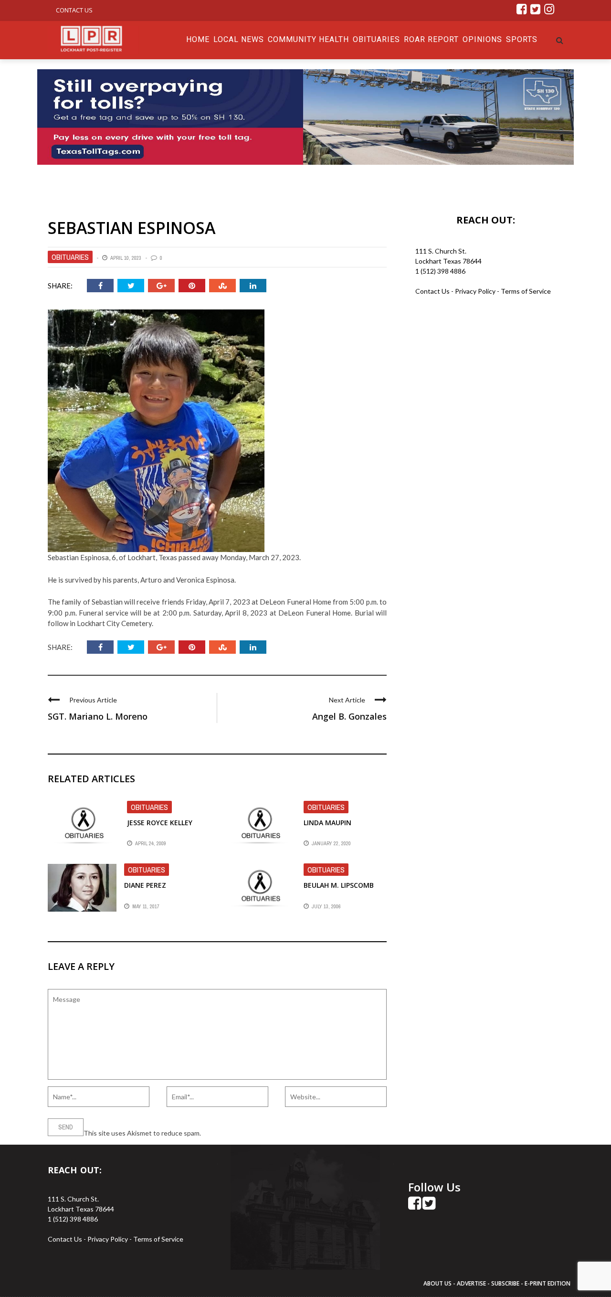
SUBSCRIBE (506, 1283)
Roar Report (431, 39)
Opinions (482, 39)
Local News (238, 39)
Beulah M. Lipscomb (339, 885)
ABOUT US (438, 1283)
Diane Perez (145, 885)
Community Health (308, 39)
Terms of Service (526, 291)
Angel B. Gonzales (349, 716)
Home (198, 39)
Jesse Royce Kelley (159, 822)
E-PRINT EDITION (547, 1283)
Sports (521, 39)
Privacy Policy (476, 291)
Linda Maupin (327, 822)
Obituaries (376, 39)
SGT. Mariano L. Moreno (97, 716)
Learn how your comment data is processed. (267, 1133)
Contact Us (74, 10)
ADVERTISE (471, 1283)
